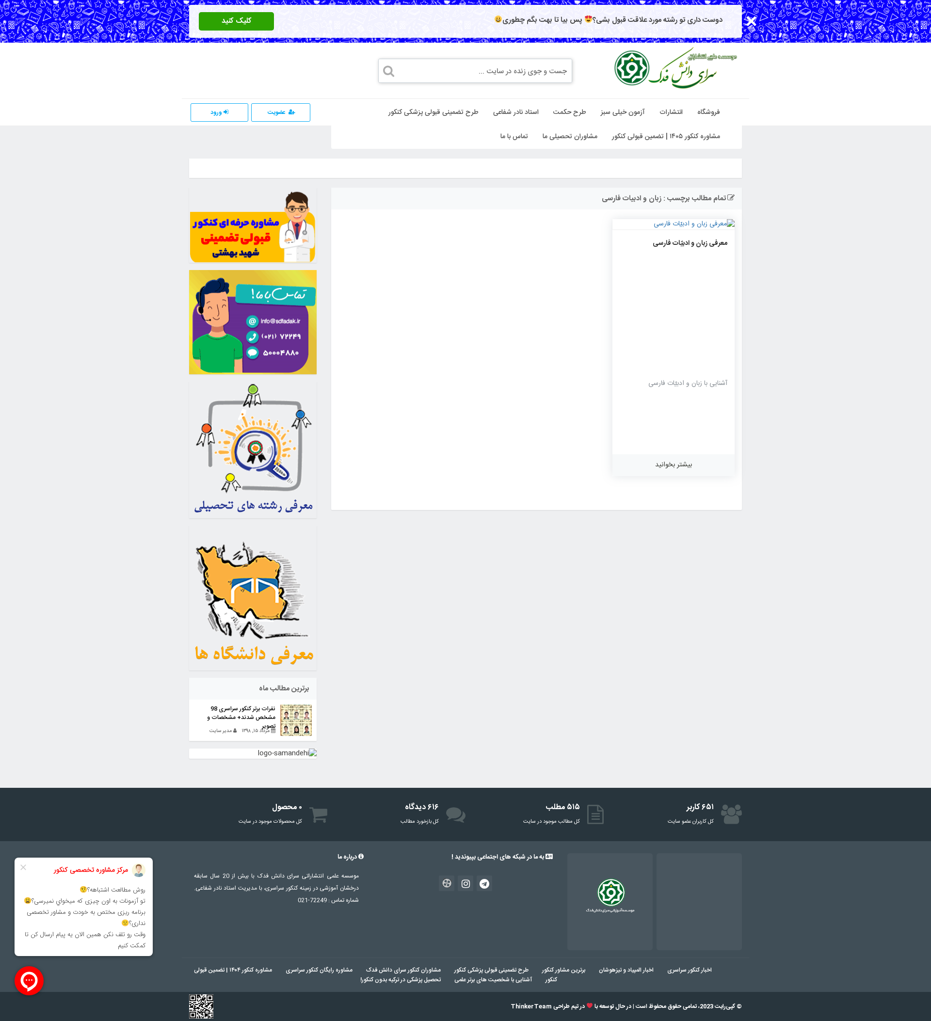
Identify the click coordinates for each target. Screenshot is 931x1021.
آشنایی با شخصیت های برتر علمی (493, 980)
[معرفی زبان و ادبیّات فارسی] (673, 224)
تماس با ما (514, 137)
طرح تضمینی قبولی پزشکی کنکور (433, 112)
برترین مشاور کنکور (563, 970)
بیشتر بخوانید (673, 465)
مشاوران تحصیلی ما (570, 137)
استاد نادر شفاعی (516, 112)
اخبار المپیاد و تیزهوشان (626, 970)
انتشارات (671, 112)
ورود (217, 112)
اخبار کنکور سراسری (689, 970)
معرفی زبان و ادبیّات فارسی (690, 243)
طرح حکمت (569, 112)
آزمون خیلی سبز (623, 112)
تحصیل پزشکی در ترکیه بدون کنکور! (400, 980)
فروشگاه (708, 112)
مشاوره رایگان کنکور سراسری (319, 970)
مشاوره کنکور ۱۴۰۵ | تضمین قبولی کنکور (666, 137)
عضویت (276, 112)
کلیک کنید (237, 21)
